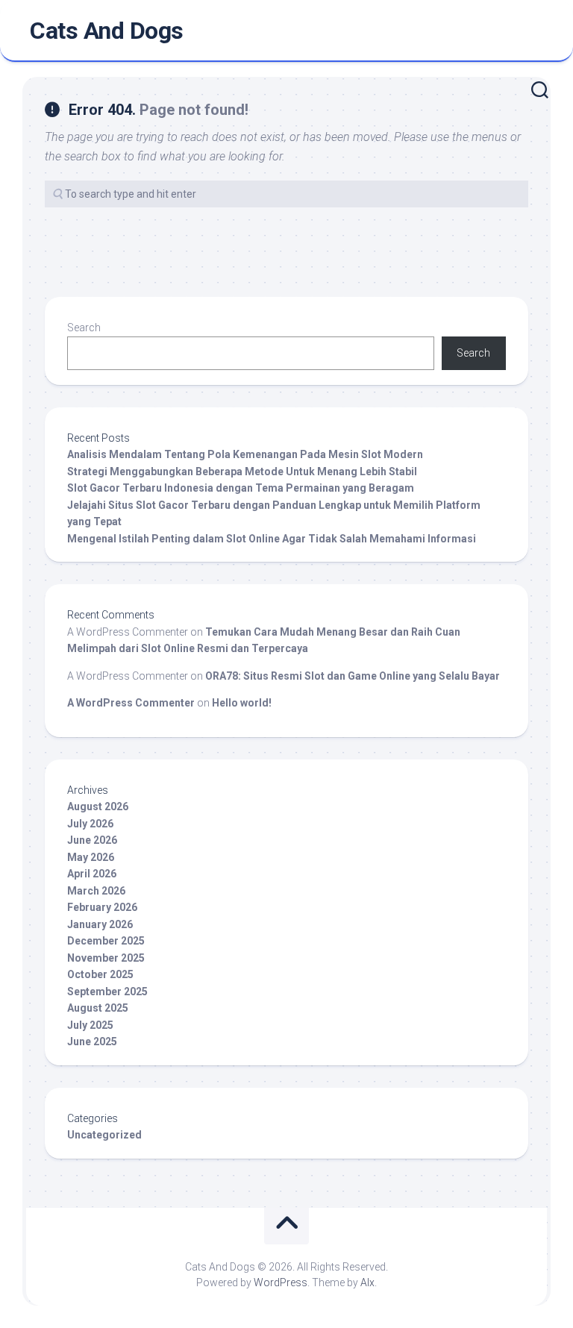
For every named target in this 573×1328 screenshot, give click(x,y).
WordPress (280, 1282)
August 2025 (97, 1008)
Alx (367, 1282)
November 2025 (106, 958)
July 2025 (90, 1025)
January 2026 (100, 924)
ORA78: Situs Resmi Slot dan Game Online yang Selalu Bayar (352, 676)
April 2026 (91, 874)
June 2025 (92, 1041)
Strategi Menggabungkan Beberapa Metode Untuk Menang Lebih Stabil (242, 471)
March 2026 (96, 891)
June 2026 (92, 840)
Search (84, 327)
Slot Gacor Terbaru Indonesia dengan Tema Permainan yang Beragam (240, 488)
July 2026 (90, 824)
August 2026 (97, 806)
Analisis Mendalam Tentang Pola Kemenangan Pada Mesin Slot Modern (245, 454)
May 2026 (90, 857)
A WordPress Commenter (131, 703)
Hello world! (242, 703)
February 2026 (102, 907)
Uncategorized (104, 1135)
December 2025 (106, 941)
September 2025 (107, 991)
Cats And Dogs (107, 30)
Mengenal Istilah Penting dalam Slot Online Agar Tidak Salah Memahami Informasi (271, 539)
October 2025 (100, 974)
